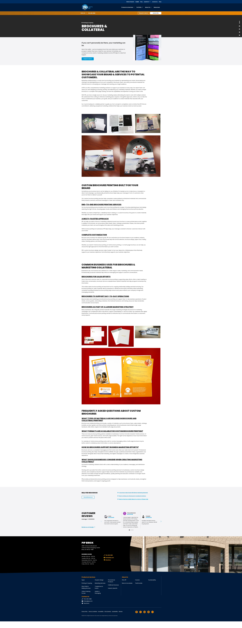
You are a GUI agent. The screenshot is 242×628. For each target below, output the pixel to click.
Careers (137, 580)
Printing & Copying (88, 22)
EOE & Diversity (107, 611)
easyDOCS (146, 1)
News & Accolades (127, 583)
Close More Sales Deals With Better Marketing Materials (133, 492)
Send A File (155, 13)
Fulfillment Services (113, 585)
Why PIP (124, 580)
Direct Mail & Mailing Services (86, 587)
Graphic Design (99, 580)
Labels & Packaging (98, 592)
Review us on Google (88, 527)
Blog (141, 1)
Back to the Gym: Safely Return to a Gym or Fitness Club (133, 499)
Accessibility (101, 611)
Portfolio (139, 7)
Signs (83, 580)
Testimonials (138, 583)
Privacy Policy (85, 611)
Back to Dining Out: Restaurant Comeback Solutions (132, 496)
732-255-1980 (91, 13)
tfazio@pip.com (109, 557)
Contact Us (154, 1)
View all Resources (88, 497)
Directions (108, 560)
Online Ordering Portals (86, 592)
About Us (147, 7)
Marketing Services (100, 583)
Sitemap (120, 611)
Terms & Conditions (92, 611)
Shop (160, 1)
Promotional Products (111, 581)
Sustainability (152, 580)
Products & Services (127, 7)
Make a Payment (130, 1)
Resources (157, 7)
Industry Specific (112, 588)
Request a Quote (143, 13)
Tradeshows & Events (99, 587)
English (137, 1)
